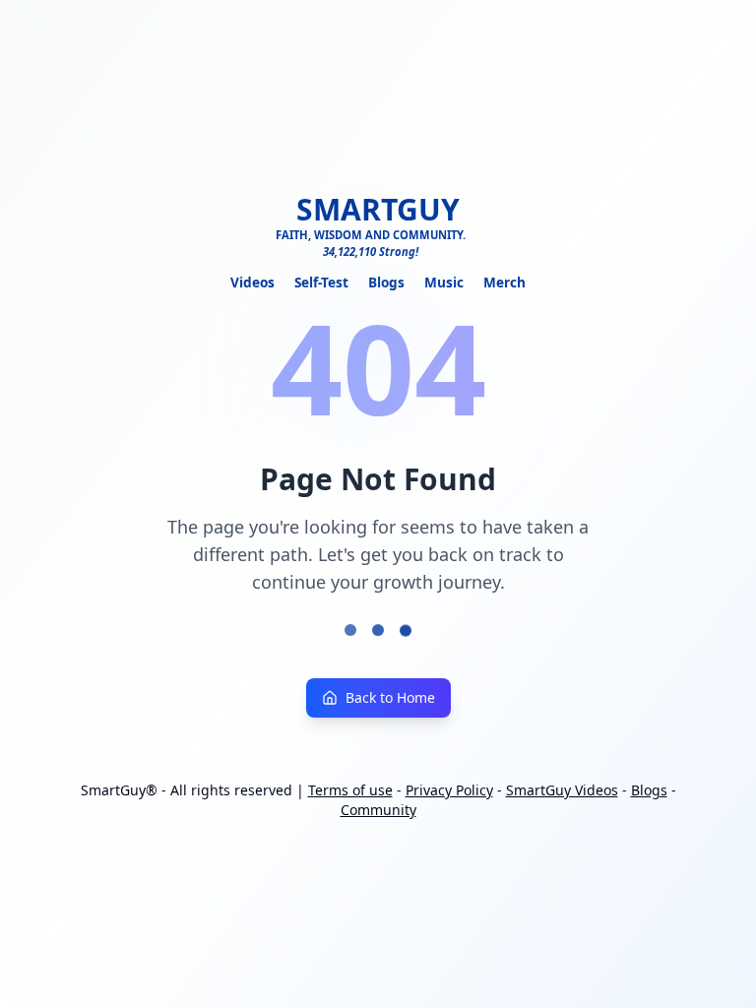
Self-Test (321, 282)
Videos (252, 282)
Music (444, 282)
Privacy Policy (449, 790)
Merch (504, 282)
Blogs (386, 282)
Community (378, 809)
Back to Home (390, 697)
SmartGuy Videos (562, 790)
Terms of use (350, 790)
